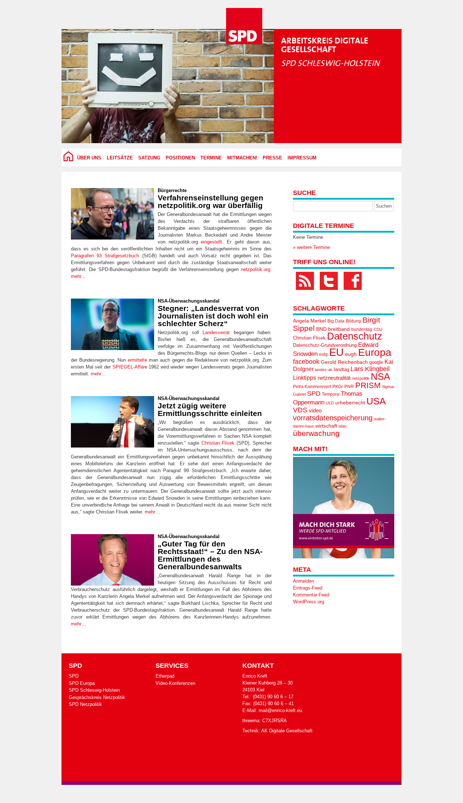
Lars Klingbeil (370, 369)
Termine (211, 158)
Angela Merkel (309, 321)
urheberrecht (350, 402)
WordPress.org (308, 601)
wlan (343, 426)
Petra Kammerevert (312, 386)
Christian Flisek (218, 443)
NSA (380, 376)
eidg (323, 354)
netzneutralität (334, 378)
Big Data (335, 321)
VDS (300, 410)
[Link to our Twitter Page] (329, 281)
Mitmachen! (242, 158)
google (376, 362)
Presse (272, 158)
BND (321, 329)
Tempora (330, 394)
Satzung (149, 158)
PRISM (368, 385)
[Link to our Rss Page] (305, 281)
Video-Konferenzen (175, 683)
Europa (374, 352)
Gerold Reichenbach (344, 362)
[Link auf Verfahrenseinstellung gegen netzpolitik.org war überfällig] (112, 214)
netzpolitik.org (255, 269)
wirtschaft (326, 426)
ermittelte (137, 360)
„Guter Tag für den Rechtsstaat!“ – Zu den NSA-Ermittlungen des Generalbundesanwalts (210, 555)
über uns (89, 158)
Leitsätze (120, 158)
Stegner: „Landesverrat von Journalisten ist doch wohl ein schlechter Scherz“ (213, 316)
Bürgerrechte (172, 190)
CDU (378, 329)
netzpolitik (360, 378)
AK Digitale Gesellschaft (287, 730)
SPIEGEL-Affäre (129, 367)
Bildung (353, 321)
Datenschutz (354, 336)
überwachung (316, 433)
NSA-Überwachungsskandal (189, 301)
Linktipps (304, 377)
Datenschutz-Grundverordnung (325, 345)
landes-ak (323, 369)
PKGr (337, 386)
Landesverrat (216, 332)
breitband (339, 329)
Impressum (302, 158)
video (315, 410)
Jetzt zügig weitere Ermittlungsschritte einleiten (210, 409)
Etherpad (165, 676)
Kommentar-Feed (311, 595)
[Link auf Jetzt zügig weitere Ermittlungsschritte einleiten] (112, 422)
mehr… (78, 276)
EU (336, 352)
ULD (330, 403)
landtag (341, 369)
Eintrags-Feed (307, 588)
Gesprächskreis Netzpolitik (97, 697)
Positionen (180, 158)
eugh (351, 354)
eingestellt (211, 242)
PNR (349, 386)
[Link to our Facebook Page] (353, 281)
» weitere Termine (311, 247)
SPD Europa (82, 683)
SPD (313, 393)
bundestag (361, 329)
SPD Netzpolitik (85, 704)
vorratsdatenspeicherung (333, 417)
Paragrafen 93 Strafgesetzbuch (105, 255)
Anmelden (303, 581)
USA (376, 401)
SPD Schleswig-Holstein (94, 690)
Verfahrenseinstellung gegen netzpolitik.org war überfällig (210, 201)
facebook (306, 361)
